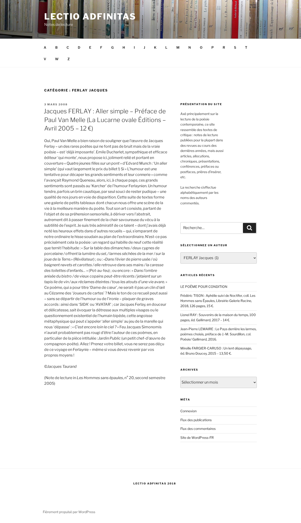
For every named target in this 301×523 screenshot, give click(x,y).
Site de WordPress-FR (197, 438)
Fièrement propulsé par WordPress (69, 512)
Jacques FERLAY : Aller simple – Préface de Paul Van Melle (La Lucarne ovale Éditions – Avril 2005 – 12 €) (105, 119)
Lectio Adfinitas (90, 16)
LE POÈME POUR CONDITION (203, 287)
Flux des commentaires (198, 429)
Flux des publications (196, 420)
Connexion (188, 411)
